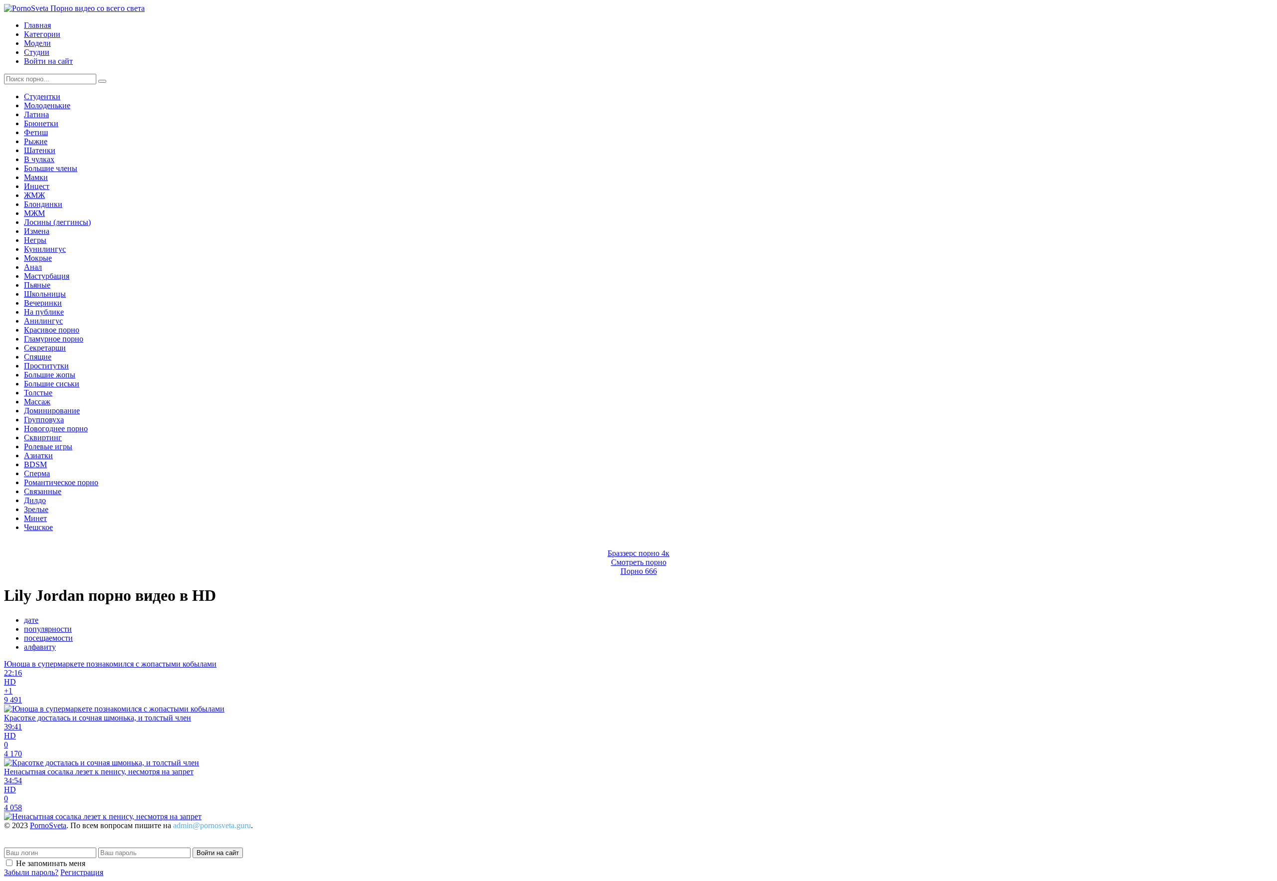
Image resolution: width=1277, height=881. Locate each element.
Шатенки (39, 150)
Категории (42, 34)
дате (31, 620)
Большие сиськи (51, 383)
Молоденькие (47, 105)
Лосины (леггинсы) (57, 222)
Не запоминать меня (50, 863)
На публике (44, 312)
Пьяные (37, 285)
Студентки (42, 96)
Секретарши (45, 348)
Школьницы (45, 294)
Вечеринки (43, 303)
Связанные (42, 491)
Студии (36, 52)
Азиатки (38, 455)
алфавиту (40, 647)
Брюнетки (41, 123)
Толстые (38, 392)
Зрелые (36, 509)
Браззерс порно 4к (638, 553)
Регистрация (81, 872)
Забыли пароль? (31, 872)
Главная (37, 25)
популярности (48, 629)
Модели (37, 43)
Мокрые (38, 258)
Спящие (37, 356)
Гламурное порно (53, 339)
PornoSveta (48, 825)
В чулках (39, 159)
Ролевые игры (48, 446)
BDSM (35, 464)
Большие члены (50, 168)
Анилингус (43, 321)
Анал (33, 267)
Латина (36, 114)
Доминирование (52, 410)
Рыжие (35, 141)
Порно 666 (639, 571)
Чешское (38, 527)
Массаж (37, 401)
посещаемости (48, 638)
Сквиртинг (43, 437)
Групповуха (44, 419)
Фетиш (36, 132)
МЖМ (34, 213)
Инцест (36, 186)
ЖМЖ (34, 195)
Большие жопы (49, 374)
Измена (36, 231)
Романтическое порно (61, 482)
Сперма (37, 473)
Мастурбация (46, 276)
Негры (35, 240)
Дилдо (35, 500)
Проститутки (46, 365)
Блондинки (43, 204)
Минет (35, 518)
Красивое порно (51, 330)
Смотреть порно (638, 562)
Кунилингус (45, 249)
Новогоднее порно (56, 428)
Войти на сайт (48, 61)
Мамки (36, 177)
